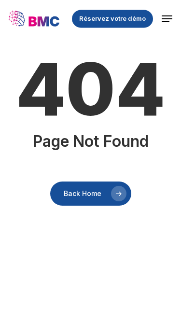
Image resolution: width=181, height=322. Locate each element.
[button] (167, 19)
